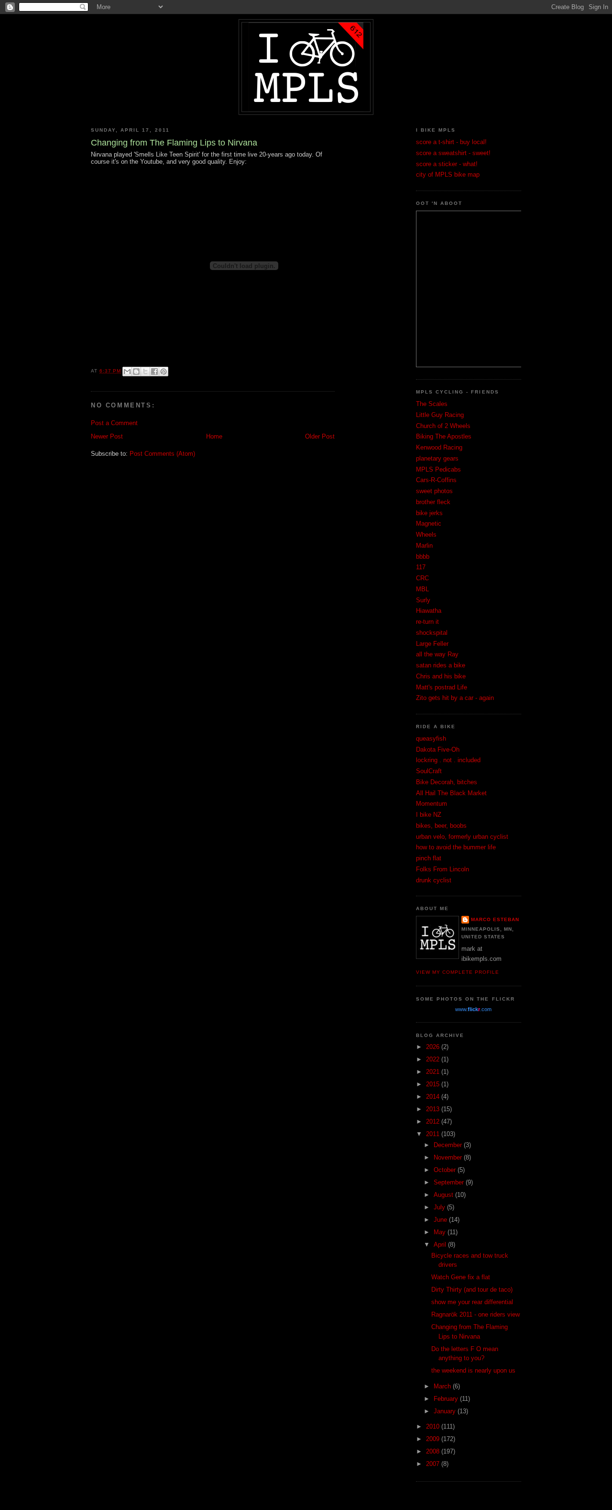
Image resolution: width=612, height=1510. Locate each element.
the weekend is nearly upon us (473, 1370)
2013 (433, 1109)
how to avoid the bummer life (456, 847)
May (441, 1232)
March (443, 1386)
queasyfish (431, 738)
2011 (433, 1134)
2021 (433, 1071)
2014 (433, 1096)
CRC (422, 578)
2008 (433, 1451)
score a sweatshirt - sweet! (453, 153)
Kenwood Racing (439, 447)
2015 (433, 1084)
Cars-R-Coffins (436, 480)
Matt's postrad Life (441, 687)
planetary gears (437, 458)
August (444, 1194)
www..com (473, 1009)
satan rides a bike (440, 665)
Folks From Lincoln (442, 869)
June (441, 1219)
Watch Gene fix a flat (460, 1277)
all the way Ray (437, 654)
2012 (433, 1121)
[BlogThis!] (136, 371)
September (450, 1182)
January (446, 1411)
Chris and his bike (441, 676)
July (440, 1207)
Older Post (320, 436)
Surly (423, 600)
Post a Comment (114, 423)
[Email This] (127, 371)
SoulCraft (429, 771)
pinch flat (428, 858)
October (446, 1169)
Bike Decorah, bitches (446, 782)
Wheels (426, 534)
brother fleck (433, 502)
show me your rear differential (472, 1302)
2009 (433, 1438)
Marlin (424, 545)
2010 (433, 1426)
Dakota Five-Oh (437, 749)
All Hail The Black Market (451, 793)
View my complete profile (457, 972)
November (449, 1157)
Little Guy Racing (440, 414)
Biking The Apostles (443, 436)
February (447, 1398)
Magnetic (428, 523)
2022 (433, 1059)
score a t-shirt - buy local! (451, 142)
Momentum (431, 803)
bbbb (422, 556)
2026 (433, 1046)
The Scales (432, 403)
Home (214, 436)
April (441, 1244)
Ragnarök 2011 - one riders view (475, 1314)
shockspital (432, 632)
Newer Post (107, 436)
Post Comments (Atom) (162, 453)
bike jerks (429, 513)
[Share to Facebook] (154, 371)
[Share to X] (145, 371)
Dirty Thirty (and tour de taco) (472, 1289)
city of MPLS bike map (448, 174)
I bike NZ (428, 814)
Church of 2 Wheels (443, 425)
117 (421, 567)
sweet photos (434, 491)
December (449, 1145)
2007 (433, 1463)
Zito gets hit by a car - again (455, 697)
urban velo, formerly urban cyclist (462, 836)
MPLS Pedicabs (438, 469)
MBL (422, 589)
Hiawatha (428, 610)
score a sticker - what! (447, 164)
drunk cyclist (433, 880)
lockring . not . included (448, 760)
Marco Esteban (495, 919)
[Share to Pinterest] (163, 371)
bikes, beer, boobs (441, 825)
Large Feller (432, 643)
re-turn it (427, 621)
